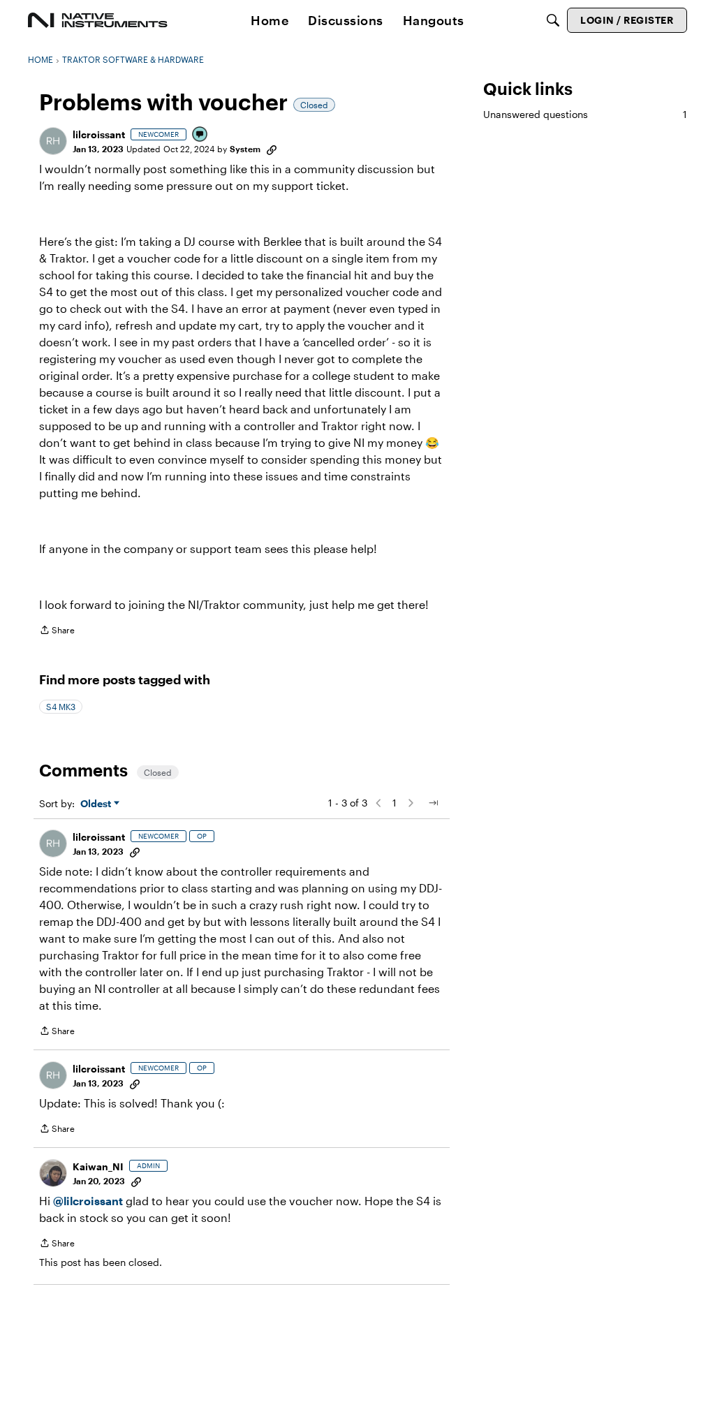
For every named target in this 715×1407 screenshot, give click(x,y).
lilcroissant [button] (99, 134)
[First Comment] (200, 135)
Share (57, 631)
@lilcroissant (88, 1200)
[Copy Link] (271, 148)
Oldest (97, 804)
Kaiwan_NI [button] (98, 1166)
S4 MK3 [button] (60, 707)
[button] (53, 141)
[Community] (98, 20)
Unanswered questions (585, 114)
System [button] (245, 149)
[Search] (553, 20)
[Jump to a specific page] (433, 803)
